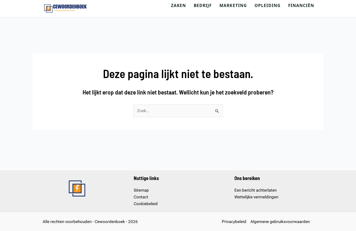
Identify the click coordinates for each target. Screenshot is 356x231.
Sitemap (141, 190)
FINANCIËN (301, 5)
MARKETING (233, 5)
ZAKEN (178, 5)
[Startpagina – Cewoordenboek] (66, 8)
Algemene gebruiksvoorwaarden (280, 221)
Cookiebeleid (146, 203)
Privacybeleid (234, 221)
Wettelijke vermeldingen (256, 197)
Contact (141, 197)
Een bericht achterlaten (255, 190)
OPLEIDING (267, 5)
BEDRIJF (203, 5)
